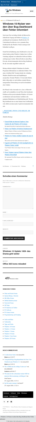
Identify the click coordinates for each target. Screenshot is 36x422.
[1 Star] (1, 20)
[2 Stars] (2, 20)
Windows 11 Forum (9, 329)
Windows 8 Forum (9, 334)
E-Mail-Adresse (8, 220)
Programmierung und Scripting (12, 315)
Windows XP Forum (9, 338)
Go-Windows (6, 166)
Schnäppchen (13, 396)
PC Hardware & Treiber (10, 307)
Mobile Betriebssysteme (10, 300)
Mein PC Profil (5, 5)
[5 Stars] (5, 20)
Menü (31, 11)
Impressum (14, 5)
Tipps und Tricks (8, 324)
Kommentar (7, 186)
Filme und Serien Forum (10, 293)
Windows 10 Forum (9, 326)
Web (18, 393)
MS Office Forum (9, 298)
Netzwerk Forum (8, 303)
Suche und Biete (8, 319)
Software (13, 393)
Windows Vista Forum (10, 336)
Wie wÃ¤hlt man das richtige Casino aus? (15, 366)
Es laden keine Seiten (10, 355)
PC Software (7, 310)
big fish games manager (10, 383)
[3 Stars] (3, 20)
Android (5, 396)
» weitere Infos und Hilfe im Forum (16, 111)
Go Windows (15, 10)
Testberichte (7, 322)
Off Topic (7, 305)
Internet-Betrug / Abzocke (11, 296)
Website (5, 229)
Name (5, 212)
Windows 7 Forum (9, 331)
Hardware (6, 393)
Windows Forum (16, 2)
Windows (23, 166)
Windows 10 (25, 37)
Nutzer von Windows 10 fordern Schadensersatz (18, 129)
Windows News (5, 2)
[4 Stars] (4, 20)
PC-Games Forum (9, 312)
